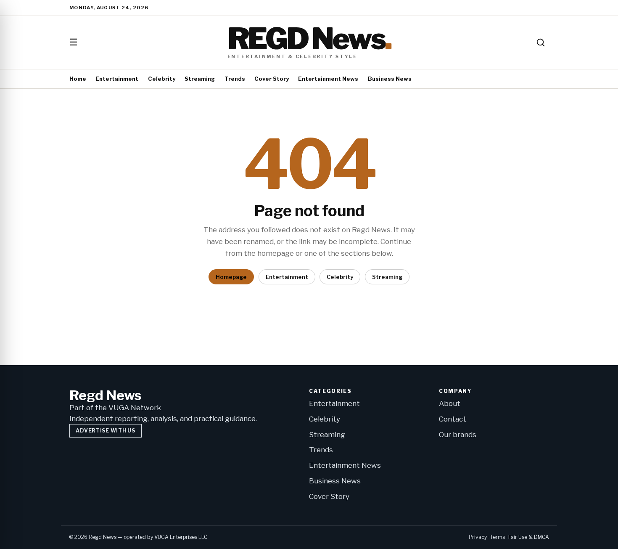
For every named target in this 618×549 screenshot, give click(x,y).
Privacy (478, 537)
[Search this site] (541, 42)
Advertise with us (105, 430)
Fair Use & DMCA (528, 537)
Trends (234, 78)
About (449, 403)
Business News (390, 78)
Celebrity (161, 78)
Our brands (457, 434)
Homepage (231, 276)
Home (77, 78)
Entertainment (116, 78)
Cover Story (271, 78)
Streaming (200, 78)
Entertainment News (328, 78)
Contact (452, 419)
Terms (497, 537)
